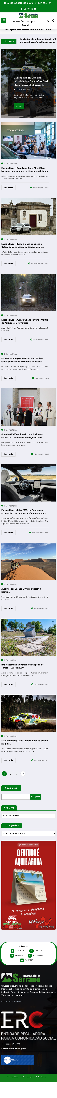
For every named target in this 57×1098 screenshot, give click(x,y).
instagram (38, 955)
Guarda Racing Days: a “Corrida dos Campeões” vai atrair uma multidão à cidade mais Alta (31, 81)
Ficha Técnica (41, 1077)
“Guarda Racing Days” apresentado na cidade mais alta (24, 742)
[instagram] (32, 8)
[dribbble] (28, 8)
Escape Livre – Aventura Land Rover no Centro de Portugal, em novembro (24, 321)
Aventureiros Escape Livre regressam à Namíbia (21, 590)
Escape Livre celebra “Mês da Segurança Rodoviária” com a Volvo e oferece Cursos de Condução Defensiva (24, 512)
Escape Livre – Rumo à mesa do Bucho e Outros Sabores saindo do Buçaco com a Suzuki (21, 246)
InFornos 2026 (12, 1077)
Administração (27, 1077)
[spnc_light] (53, 21)
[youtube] (35, 8)
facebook (19, 951)
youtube (29, 960)
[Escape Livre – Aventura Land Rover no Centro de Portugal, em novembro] (28, 275)
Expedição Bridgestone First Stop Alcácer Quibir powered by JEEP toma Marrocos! (22, 360)
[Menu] (3, 20)
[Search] (48, 21)
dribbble (19, 955)
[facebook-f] (22, 8)
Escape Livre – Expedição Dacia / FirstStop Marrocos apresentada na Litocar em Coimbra (24, 170)
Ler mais (18, 106)
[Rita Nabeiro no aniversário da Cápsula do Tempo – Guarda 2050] (28, 620)
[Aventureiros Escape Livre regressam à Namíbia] (28, 544)
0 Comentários (10, 163)
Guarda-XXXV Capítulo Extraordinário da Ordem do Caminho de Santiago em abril (22, 436)
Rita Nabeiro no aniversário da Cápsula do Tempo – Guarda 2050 (22, 666)
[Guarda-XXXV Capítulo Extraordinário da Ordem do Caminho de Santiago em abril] (28, 390)
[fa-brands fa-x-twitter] (25, 8)
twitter (38, 951)
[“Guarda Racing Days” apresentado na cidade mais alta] (28, 696)
